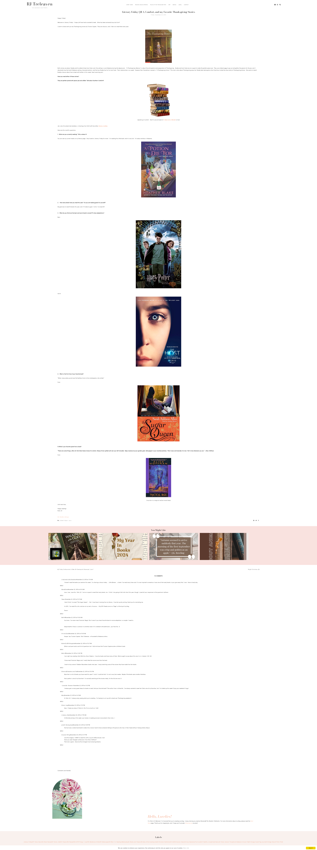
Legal (180, 4)
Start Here (129, 4)
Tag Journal (263, 842)
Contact (186, 4)
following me (188, 823)
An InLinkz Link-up (63, 517)
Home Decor (39, 842)
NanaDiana (64, 589)
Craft (174, 842)
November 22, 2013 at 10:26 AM (73, 617)
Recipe (72, 842)
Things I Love (84, 842)
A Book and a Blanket (169, 120)
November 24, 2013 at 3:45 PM (81, 725)
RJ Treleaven (40, 4)
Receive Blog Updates (141, 4)
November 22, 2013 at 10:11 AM (73, 599)
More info (186, 848)
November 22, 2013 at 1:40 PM (74, 653)
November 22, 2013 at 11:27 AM (83, 643)
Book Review (48, 842)
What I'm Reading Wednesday (120, 842)
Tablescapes (106, 842)
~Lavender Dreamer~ (67, 685)
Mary (62, 695)
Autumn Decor (181, 842)
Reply (61, 585)
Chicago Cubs (254, 842)
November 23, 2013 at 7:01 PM (77, 705)
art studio (199, 842)
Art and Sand (65, 633)
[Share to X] (256, 520)
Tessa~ (63, 599)
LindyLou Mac (65, 715)
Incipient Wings (65, 735)
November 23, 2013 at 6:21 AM (72, 695)
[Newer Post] (94, 569)
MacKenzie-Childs (95, 842)
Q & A (70, 520)
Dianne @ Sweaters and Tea (69, 671)
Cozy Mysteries (191, 842)
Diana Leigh (65, 705)
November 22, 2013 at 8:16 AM (76, 589)
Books (174, 4)
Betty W (63, 653)
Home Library (225, 842)
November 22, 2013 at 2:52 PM (85, 671)
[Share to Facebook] (254, 520)
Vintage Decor (271, 842)
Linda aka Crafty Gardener (68, 579)
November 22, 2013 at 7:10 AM (84, 579)
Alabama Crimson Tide (243, 842)
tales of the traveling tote (150, 842)
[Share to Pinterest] (258, 520)
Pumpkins (233, 842)
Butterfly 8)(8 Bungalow (68, 643)
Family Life (58, 842)
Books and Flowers (136, 842)
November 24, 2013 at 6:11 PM (78, 735)
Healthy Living (207, 842)
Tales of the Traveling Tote (158, 4)
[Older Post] (247, 569)
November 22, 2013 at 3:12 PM (81, 685)
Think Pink (279, 842)
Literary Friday (63, 520)
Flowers (66, 842)
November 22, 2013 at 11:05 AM (77, 633)
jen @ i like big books (67, 725)
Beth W (63, 617)
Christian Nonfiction (165, 842)
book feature (216, 842)
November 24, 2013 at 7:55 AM (78, 715)
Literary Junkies (102, 126)
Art (169, 4)
